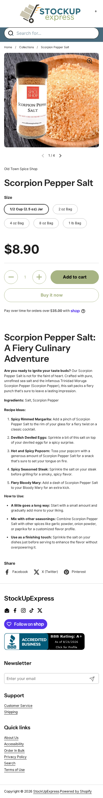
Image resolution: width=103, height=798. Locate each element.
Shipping (11, 712)
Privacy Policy (15, 757)
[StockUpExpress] (50, 14)
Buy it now (52, 295)
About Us (11, 738)
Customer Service (18, 706)
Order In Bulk (14, 750)
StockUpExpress (46, 791)
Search (9, 763)
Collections (26, 47)
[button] (60, 155)
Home (8, 47)
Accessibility (14, 744)
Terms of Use (14, 770)
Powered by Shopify (76, 791)
